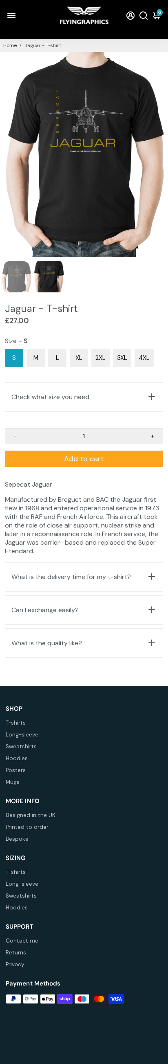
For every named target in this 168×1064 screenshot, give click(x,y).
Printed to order (27, 827)
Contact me (22, 940)
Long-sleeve (22, 734)
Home (10, 45)
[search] (143, 15)
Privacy (15, 964)
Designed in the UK (30, 815)
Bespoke (17, 838)
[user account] (130, 15)
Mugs (13, 782)
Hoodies (17, 758)
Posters (16, 770)
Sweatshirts (21, 746)
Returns (16, 952)
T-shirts (16, 722)
